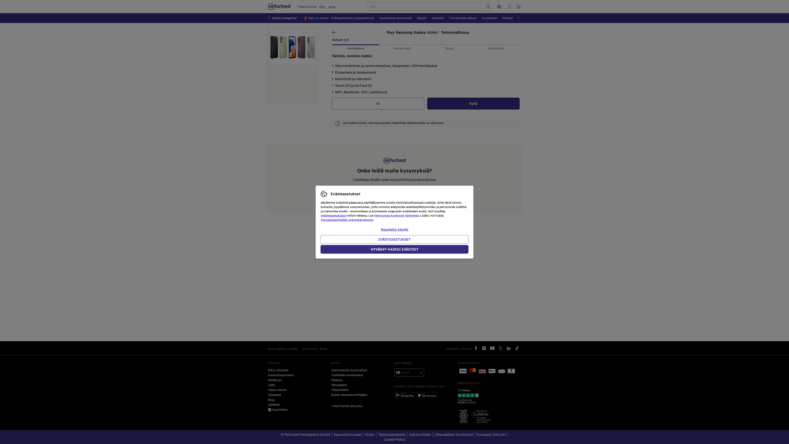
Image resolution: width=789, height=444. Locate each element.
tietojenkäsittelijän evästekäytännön (347, 220)
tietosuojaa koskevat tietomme (396, 215)
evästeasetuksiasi (333, 215)
